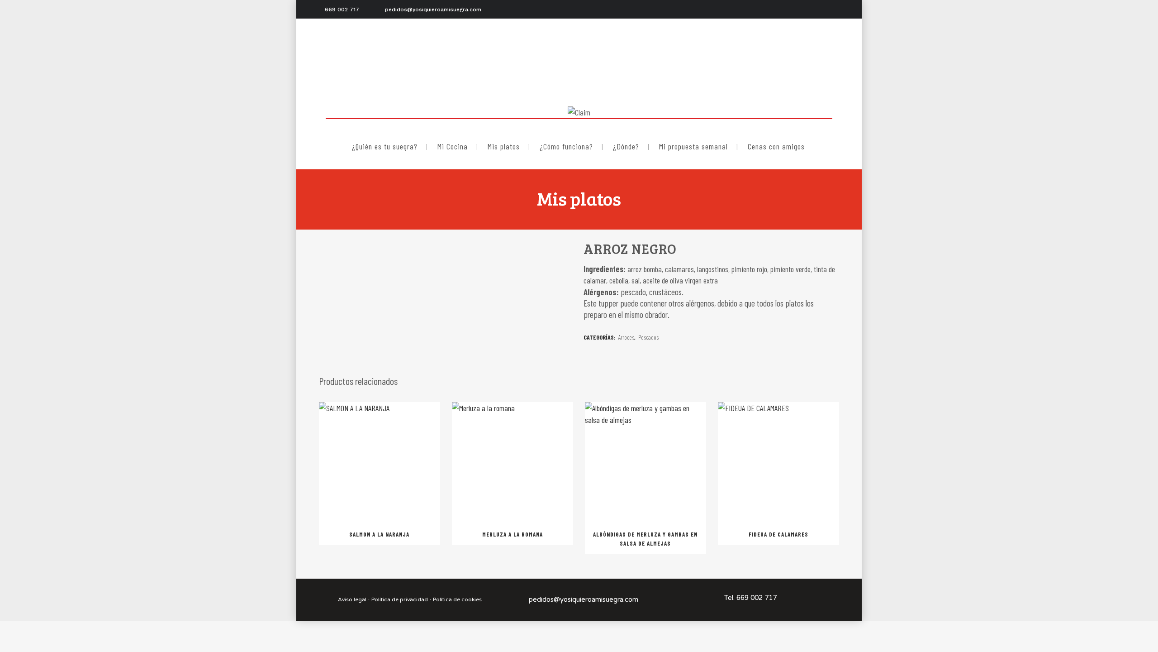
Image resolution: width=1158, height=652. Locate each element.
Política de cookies (457, 599)
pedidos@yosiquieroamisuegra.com (583, 599)
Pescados (648, 337)
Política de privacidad (399, 599)
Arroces (626, 337)
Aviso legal (352, 599)
